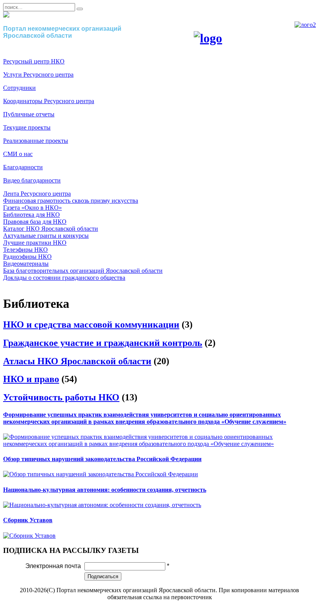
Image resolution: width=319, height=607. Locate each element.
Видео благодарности (32, 180)
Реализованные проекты (35, 140)
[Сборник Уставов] (29, 535)
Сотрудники (19, 87)
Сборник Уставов (28, 520)
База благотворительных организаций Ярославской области (83, 270)
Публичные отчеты (28, 114)
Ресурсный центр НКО (34, 61)
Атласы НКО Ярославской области (77, 361)
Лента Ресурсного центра (37, 193)
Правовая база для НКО (35, 221)
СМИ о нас (18, 154)
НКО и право (31, 379)
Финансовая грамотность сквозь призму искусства (70, 200)
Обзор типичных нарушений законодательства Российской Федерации (102, 459)
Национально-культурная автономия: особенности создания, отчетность (104, 489)
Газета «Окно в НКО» (32, 207)
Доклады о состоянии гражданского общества (64, 277)
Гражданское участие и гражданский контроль (102, 343)
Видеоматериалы (26, 263)
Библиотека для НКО (31, 214)
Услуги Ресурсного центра (38, 74)
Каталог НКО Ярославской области (50, 228)
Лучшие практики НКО (35, 242)
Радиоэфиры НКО (27, 256)
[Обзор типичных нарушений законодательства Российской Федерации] (100, 474)
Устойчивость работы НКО (61, 397)
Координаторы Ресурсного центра (48, 101)
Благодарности (23, 167)
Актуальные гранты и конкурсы (46, 235)
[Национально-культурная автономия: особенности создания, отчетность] (102, 505)
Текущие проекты (27, 127)
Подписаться (103, 576)
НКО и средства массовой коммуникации (91, 324)
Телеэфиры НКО (25, 249)
